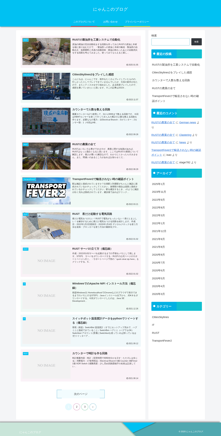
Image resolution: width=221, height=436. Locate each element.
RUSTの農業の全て (164, 88)
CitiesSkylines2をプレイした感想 (172, 72)
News (182, 142)
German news (187, 122)
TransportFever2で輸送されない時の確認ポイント (175, 98)
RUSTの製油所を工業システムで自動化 (176, 64)
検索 (154, 35)
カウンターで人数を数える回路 (171, 80)
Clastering (185, 134)
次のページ (80, 393)
